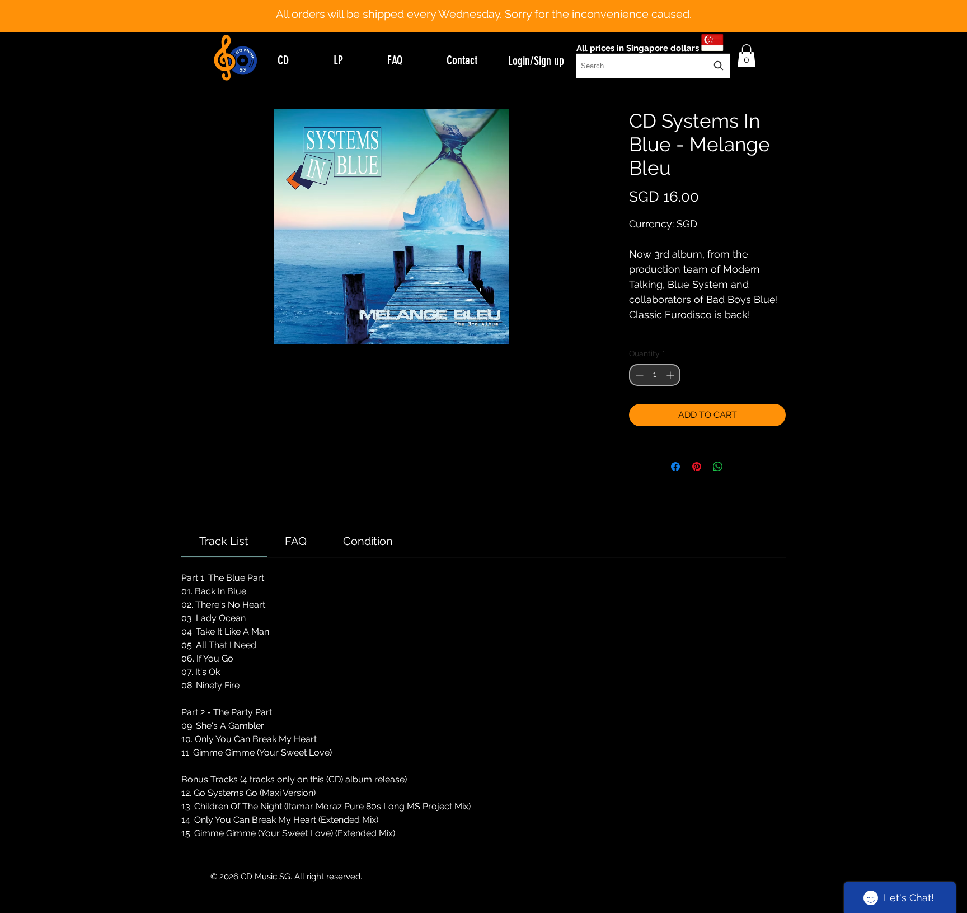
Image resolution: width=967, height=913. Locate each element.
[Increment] (671, 375)
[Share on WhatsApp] (718, 466)
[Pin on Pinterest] (696, 466)
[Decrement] (638, 375)
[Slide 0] (473, 4)
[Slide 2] (493, 4)
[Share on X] (739, 466)
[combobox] (653, 65)
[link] (223, 541)
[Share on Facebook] (675, 466)
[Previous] (63, 16)
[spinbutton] (654, 375)
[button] (746, 55)
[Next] (904, 16)
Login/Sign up (536, 60)
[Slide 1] (483, 4)
